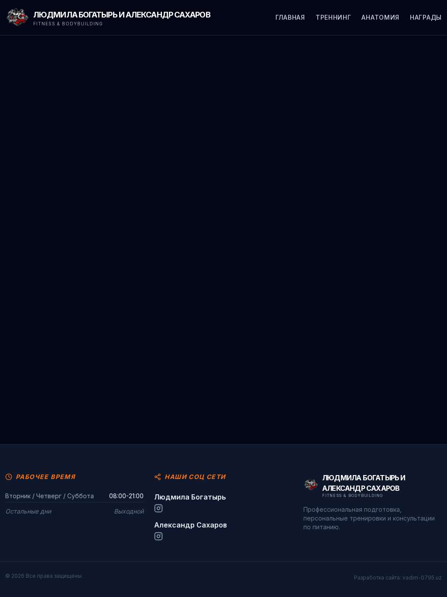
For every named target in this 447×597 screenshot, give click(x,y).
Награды (426, 17)
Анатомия (380, 17)
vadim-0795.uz (422, 577)
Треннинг (333, 17)
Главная (290, 17)
